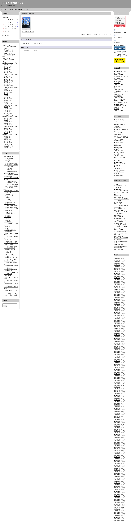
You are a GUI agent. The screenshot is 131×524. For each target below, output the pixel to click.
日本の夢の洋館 (118, 37)
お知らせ (4, 45)
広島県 (6, 123)
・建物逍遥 (7, 215)
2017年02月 (117, 343)
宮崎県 (6, 144)
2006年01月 (117, 505)
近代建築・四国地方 (7, 126)
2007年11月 (117, 470)
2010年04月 (117, 422)
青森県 (6, 64)
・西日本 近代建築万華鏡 (11, 207)
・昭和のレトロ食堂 (9, 244)
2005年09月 (117, 512)
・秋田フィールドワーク (10, 212)
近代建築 (4, 53)
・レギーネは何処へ (9, 187)
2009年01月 (117, 447)
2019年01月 (117, 305)
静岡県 (6, 100)
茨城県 (6, 76)
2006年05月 (117, 499)
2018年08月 (117, 313)
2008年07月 (117, 457)
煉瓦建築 (6, 50)
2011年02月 (117, 414)
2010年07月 (117, 418)
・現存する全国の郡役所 (10, 163)
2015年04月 (117, 379)
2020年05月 (117, 279)
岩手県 (6, 66)
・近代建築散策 (8, 231)
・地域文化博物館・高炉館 (11, 243)
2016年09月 (117, 351)
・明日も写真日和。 (9, 210)
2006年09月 (117, 492)
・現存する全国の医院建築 (11, 186)
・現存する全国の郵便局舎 (11, 184)
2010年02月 (117, 426)
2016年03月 (117, 361)
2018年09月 (117, 312)
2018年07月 (117, 315)
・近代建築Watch (8, 222)
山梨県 (6, 95)
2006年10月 (117, 491)
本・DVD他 (5, 51)
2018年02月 (117, 323)
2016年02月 (117, 362)
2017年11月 (117, 328)
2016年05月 (117, 357)
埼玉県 (6, 81)
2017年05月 (117, 338)
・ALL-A (6, 218)
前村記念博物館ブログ (12, 3)
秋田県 (6, 69)
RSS (6, 9)
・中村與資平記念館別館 (10, 269)
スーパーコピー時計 (9, 261)
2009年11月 (117, 431)
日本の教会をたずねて (120, 105)
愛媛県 (6, 131)
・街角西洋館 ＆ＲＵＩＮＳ (11, 257)
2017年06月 (117, 336)
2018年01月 (117, 325)
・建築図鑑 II (7, 217)
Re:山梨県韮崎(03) (119, 152)
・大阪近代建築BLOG (10, 230)
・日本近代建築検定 (9, 168)
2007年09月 (117, 473)
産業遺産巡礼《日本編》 (120, 32)
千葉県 (6, 82)
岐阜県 (6, 98)
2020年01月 (117, 286)
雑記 (3, 56)
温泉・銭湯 (5, 58)
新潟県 (6, 89)
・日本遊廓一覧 (8, 169)
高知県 (6, 133)
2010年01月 (117, 427)
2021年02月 (117, 265)
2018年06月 (117, 317)
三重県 (6, 103)
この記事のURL (89, 34)
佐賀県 (6, 138)
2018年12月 (117, 307)
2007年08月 (117, 475)
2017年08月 (117, 333)
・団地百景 (7, 220)
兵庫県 (6, 112)
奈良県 (6, 113)
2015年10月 (117, 369)
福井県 (6, 94)
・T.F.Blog (7, 197)
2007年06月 (117, 478)
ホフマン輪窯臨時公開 (120, 231)
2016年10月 (117, 349)
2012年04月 (117, 400)
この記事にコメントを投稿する (30, 50)
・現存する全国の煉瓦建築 (11, 182)
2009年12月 (117, 429)
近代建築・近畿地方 (7, 105)
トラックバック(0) (107, 34)
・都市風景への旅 (9, 194)
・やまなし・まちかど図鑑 (11, 208)
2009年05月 (117, 440)
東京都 (6, 84)
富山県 (6, 90)
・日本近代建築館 (9, 166)
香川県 (6, 129)
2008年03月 (117, 463)
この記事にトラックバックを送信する (32, 43)
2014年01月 (117, 380)
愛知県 (6, 102)
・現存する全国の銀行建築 (11, 165)
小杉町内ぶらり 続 (119, 218)
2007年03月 (117, 483)
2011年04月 (117, 411)
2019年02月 (117, 304)
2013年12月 (117, 382)
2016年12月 (117, 346)
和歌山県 (6, 115)
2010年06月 (117, 419)
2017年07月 (117, 335)
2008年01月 (117, 466)
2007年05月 (117, 479)
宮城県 (6, 68)
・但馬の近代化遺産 (9, 213)
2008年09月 (117, 453)
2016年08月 (117, 353)
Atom (15, 9)
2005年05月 (117, 518)
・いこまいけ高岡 (9, 254)
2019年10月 (117, 291)
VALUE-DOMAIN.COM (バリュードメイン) (120, 52)
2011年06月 (117, 408)
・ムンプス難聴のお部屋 (10, 295)
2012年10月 (117, 392)
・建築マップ (7, 252)
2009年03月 (117, 444)
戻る (2, 9)
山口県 (6, 124)
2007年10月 (117, 471)
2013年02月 (117, 387)
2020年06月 (117, 278)
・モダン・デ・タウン (10, 251)
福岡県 (6, 136)
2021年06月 (117, 258)
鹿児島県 (6, 146)
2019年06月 (117, 297)
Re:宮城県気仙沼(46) (119, 124)
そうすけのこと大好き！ (120, 246)
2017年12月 (117, 326)
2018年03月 (117, 322)
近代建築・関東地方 (7, 74)
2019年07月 (117, 296)
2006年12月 (117, 487)
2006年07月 (117, 496)
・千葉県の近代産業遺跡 (10, 246)
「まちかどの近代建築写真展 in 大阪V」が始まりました (121, 192)
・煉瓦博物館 (7, 275)
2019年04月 (117, 300)
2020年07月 (117, 276)
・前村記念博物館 (9, 158)
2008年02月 (117, 465)
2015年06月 (117, 375)
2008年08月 (117, 455)
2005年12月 (117, 507)
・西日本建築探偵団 (9, 202)
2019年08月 (117, 294)
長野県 (6, 97)
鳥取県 (6, 118)
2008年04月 (117, 461)
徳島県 (6, 128)
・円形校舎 (7, 160)
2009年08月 (117, 435)
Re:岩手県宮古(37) (119, 142)
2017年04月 (117, 339)
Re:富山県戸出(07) (119, 119)
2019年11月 (117, 289)
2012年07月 (117, 396)
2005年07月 (117, 515)
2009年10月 (117, 432)
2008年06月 (117, 458)
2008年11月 (117, 450)
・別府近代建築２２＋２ (10, 241)
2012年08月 (117, 395)
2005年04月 (117, 520)
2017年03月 (117, 341)
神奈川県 (6, 85)
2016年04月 (117, 359)
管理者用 (20, 9)
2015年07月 (117, 374)
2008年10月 (117, 452)
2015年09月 (117, 370)
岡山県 (6, 121)
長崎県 (6, 139)
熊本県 (6, 141)
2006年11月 (117, 489)
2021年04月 (117, 261)
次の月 (9, 35)
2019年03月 (117, 302)
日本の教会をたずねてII (120, 102)
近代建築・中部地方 (7, 87)
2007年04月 (117, 481)
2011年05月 (117, 409)
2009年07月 (117, 437)
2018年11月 (117, 309)
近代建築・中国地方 (7, 116)
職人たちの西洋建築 (119, 99)
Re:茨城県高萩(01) (119, 147)
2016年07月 (117, 354)
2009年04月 (117, 442)
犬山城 (116, 184)
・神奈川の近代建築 (9, 248)
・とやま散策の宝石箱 (10, 259)
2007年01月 (117, 486)
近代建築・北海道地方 (8, 59)
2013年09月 (117, 383)
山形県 (6, 71)
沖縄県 (6, 147)
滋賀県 (6, 107)
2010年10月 (117, 416)
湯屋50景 (116, 109)
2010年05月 (117, 421)
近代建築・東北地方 (7, 63)
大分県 (6, 142)
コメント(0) (100, 34)
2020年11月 (117, 269)
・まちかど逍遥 (8, 200)
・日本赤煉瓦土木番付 (10, 181)
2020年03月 (117, 283)
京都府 (6, 108)
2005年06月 (117, 517)
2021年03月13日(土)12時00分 (78, 34)
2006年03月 (117, 502)
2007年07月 (117, 476)
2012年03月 (117, 401)
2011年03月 (117, 413)
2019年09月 (117, 292)
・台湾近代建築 (8, 274)
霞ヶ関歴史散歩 (118, 96)
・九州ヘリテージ (9, 239)
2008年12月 (117, 448)
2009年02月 (117, 445)
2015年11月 (117, 367)
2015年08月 (117, 372)
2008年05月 (117, 460)
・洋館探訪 (7, 226)
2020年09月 (117, 273)
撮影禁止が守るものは (120, 223)
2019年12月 (117, 287)
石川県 (6, 92)
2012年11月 (117, 390)
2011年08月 (117, 405)
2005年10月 (117, 510)
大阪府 (6, 110)
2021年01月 (117, 266)
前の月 (4, 35)
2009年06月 (117, 439)
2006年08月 (117, 494)
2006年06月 (117, 497)
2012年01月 (117, 403)
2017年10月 (117, 330)
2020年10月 (117, 271)
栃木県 (6, 77)
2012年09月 (117, 393)
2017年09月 (117, 331)
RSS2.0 (11, 9)
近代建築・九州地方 (7, 134)
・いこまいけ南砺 (9, 256)
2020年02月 (117, 284)
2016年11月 (117, 348)
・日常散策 (7, 199)
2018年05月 (117, 318)
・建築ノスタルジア (9, 204)
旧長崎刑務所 (7, 55)
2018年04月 (117, 320)
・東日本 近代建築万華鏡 (11, 205)
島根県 (6, 120)
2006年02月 (117, 504)
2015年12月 (117, 365)
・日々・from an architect (11, 272)
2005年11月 (117, 509)
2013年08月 (117, 385)
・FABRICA (7, 228)
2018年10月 (117, 310)
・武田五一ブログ (9, 270)
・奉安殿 (6, 161)
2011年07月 (117, 406)
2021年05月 (117, 260)
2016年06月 (117, 356)
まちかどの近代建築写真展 (9, 46)
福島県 (6, 72)
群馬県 (6, 79)
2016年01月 (117, 364)
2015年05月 (117, 377)
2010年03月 (117, 424)
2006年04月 (117, 501)
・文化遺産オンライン (10, 293)
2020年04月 (117, 281)
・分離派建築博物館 (9, 249)
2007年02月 (117, 484)
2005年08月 (117, 514)
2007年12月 (117, 468)
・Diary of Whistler (9, 196)
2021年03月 (117, 263)
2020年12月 (117, 268)
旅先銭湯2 (117, 42)
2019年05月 (117, 299)
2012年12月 (117, 388)
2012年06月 (117, 398)
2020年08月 (117, 274)
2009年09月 (117, 434)
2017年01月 (117, 344)
